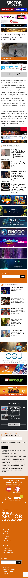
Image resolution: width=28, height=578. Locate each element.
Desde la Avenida (8, 550)
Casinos (5, 532)
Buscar (23, 276)
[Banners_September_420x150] (13, 391)
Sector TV (6, 546)
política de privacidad (16, 442)
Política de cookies (8, 571)
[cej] (13, 358)
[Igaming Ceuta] (13, 222)
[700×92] (14, 141)
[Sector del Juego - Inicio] (14, 3)
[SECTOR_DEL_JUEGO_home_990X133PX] (14, 17)
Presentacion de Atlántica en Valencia (17, 415)
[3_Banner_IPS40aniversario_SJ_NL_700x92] (14, 137)
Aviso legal (6, 567)
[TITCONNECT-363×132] (13, 380)
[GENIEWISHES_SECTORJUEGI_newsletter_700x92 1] (14, 30)
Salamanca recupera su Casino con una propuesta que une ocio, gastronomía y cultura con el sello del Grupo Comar (18, 176)
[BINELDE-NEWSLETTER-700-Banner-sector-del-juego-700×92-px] (14, 133)
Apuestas (6, 536)
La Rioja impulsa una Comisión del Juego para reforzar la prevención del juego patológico (17, 333)
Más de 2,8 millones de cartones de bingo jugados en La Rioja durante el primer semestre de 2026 (18, 300)
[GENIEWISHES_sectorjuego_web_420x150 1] (13, 347)
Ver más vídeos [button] (13, 424)
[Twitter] (26, 13)
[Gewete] (13, 253)
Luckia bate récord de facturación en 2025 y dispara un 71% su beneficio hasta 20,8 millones (16, 322)
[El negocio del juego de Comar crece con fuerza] (5, 165)
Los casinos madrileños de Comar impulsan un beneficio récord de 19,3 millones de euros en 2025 (18, 153)
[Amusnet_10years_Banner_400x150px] (13, 211)
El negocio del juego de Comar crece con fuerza (18, 163)
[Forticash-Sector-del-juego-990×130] (14, 26)
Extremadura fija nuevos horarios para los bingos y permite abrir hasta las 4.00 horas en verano (18, 311)
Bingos (5, 538)
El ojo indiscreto (8, 552)
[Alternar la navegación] (3, 13)
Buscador (6, 273)
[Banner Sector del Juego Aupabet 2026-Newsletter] (14, 129)
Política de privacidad (9, 569)
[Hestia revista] (14, 74)
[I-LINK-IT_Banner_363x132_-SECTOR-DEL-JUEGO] (13, 200)
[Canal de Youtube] (21, 13)
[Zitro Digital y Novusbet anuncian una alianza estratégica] (5, 290)
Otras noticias (7, 540)
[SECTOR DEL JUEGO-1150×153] (14, 21)
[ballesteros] (13, 369)
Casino (3, 58)
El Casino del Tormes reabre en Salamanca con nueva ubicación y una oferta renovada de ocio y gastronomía (18, 187)
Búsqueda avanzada (14, 280)
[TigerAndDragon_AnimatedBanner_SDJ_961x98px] (14, 9)
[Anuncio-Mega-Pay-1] (13, 232)
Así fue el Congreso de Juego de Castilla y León (17, 408)
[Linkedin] (24, 13)
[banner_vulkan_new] (14, 63)
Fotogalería (6, 548)
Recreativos (6, 534)
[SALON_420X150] (13, 242)
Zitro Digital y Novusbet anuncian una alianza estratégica (17, 289)
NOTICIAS (6, 529)
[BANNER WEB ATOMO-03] (13, 264)
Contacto (6, 574)
